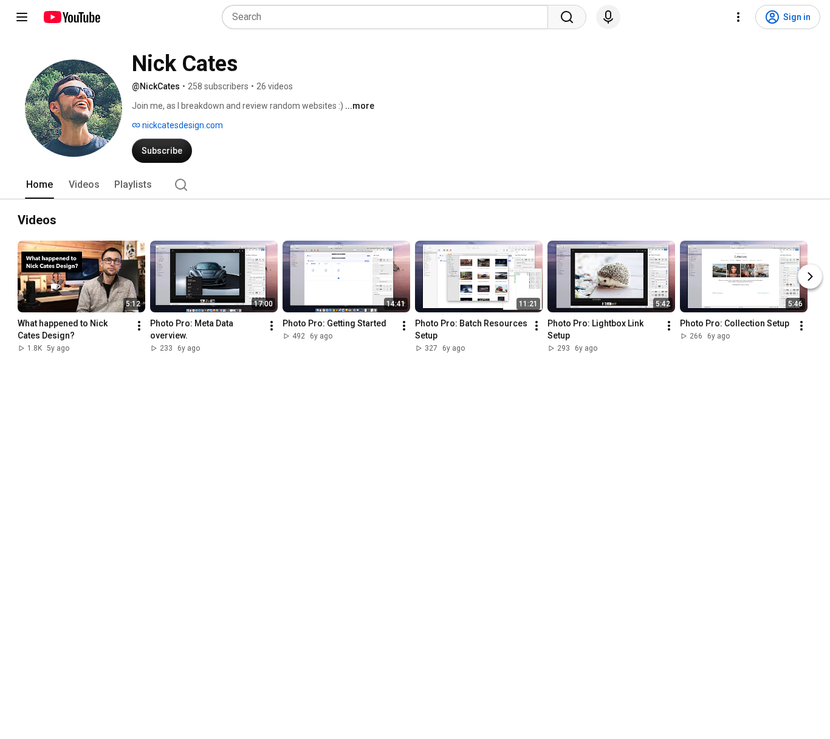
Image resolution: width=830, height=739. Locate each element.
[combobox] (388, 17)
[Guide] (22, 17)
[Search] (566, 17)
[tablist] (415, 184)
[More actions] (139, 326)
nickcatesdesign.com (181, 125)
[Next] (810, 276)
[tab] (39, 184)
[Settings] (738, 17)
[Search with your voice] (608, 17)
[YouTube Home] (71, 17)
